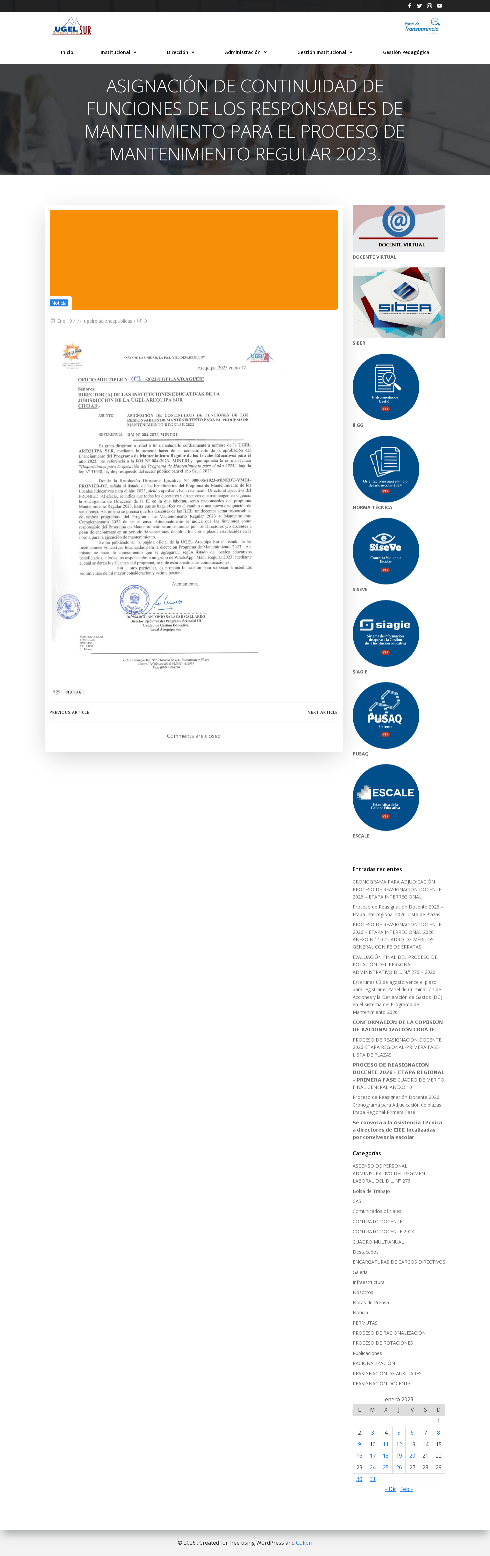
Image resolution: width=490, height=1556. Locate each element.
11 (386, 1444)
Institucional (115, 52)
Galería (360, 1272)
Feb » (406, 1489)
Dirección (177, 52)
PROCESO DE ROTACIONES (383, 1343)
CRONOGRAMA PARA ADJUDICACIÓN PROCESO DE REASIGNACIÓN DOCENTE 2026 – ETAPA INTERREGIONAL (397, 889)
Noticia (59, 303)
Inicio (67, 52)
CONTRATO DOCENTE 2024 (383, 1231)
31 (373, 1479)
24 (373, 1467)
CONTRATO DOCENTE (377, 1221)
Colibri (304, 1542)
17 (373, 1455)
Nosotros (363, 1292)
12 (399, 1444)
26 (399, 1467)
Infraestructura (369, 1282)
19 (399, 1455)
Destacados (366, 1252)
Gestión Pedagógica (406, 52)
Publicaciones (367, 1353)
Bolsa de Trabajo (371, 1191)
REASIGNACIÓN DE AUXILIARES (387, 1373)
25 (386, 1467)
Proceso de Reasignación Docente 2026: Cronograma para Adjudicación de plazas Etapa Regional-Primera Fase (397, 1104)
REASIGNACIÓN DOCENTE (382, 1383)
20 (412, 1455)
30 (359, 1479)
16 (359, 1455)
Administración (243, 52)
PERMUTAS (365, 1323)
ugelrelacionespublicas (108, 321)
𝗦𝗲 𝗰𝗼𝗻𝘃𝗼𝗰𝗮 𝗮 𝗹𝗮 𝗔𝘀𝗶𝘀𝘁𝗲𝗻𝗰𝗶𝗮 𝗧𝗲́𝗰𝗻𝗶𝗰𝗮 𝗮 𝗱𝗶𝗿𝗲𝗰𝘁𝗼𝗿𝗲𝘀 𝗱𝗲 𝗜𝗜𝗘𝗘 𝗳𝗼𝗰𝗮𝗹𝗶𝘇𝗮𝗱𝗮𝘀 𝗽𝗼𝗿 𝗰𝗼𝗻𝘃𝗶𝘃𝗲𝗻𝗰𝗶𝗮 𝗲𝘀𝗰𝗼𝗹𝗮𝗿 (397, 1130)
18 (386, 1455)
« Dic (390, 1489)
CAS (357, 1201)
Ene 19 (64, 321)
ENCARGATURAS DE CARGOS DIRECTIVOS (399, 1262)
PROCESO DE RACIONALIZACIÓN (389, 1333)
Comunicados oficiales (377, 1211)
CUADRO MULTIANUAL (378, 1242)
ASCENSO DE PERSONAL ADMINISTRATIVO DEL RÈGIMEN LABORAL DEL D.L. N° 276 (389, 1173)
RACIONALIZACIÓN (374, 1363)
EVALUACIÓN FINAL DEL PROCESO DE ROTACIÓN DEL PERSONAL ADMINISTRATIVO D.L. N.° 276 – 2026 (395, 964)
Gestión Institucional (321, 52)
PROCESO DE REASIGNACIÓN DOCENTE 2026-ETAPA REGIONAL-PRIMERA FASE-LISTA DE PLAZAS (397, 1047)
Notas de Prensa (371, 1302)
